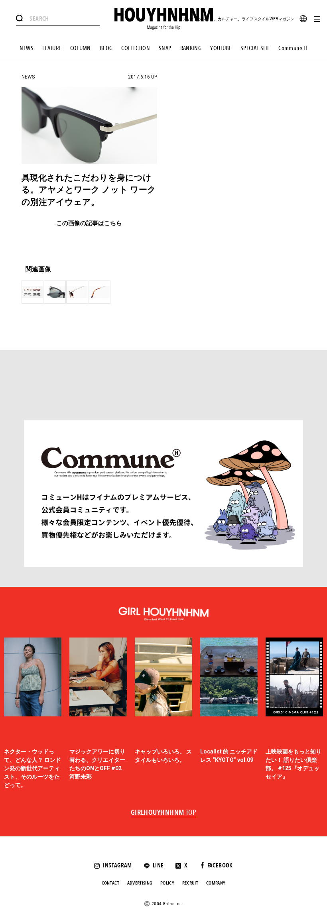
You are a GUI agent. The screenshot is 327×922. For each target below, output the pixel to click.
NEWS (26, 48)
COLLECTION (135, 48)
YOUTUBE (221, 48)
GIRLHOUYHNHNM (164, 812)
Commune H (292, 48)
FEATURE (51, 48)
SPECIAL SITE (255, 48)
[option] (32, 714)
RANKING (191, 48)
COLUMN (80, 48)
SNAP (165, 48)
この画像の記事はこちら (89, 223)
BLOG (106, 48)
